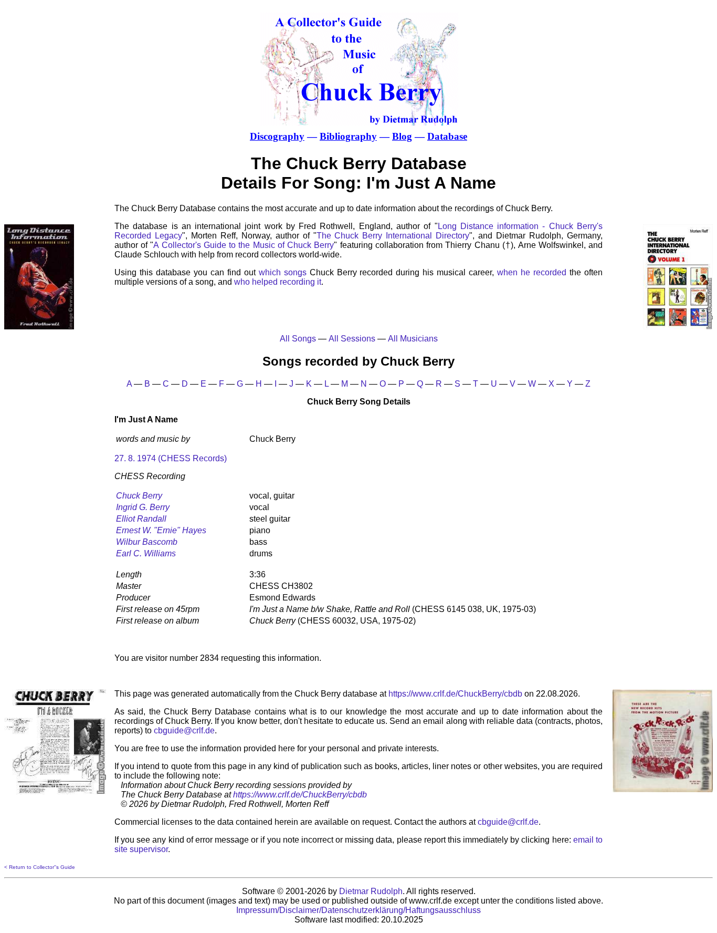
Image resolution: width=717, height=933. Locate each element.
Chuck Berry (139, 495)
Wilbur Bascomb (146, 541)
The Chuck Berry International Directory (393, 235)
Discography (277, 136)
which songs (283, 272)
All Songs (298, 338)
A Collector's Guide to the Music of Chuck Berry (243, 245)
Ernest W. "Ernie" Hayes (161, 530)
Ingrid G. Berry (143, 507)
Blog (402, 136)
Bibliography (348, 136)
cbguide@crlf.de (184, 730)
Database (447, 136)
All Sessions (352, 338)
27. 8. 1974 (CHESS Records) (170, 458)
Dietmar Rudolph (371, 891)
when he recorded (531, 272)
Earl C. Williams (146, 553)
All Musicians (413, 338)
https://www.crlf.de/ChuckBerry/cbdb (455, 693)
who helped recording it (277, 281)
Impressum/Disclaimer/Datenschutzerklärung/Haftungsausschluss (358, 910)
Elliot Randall (141, 518)
